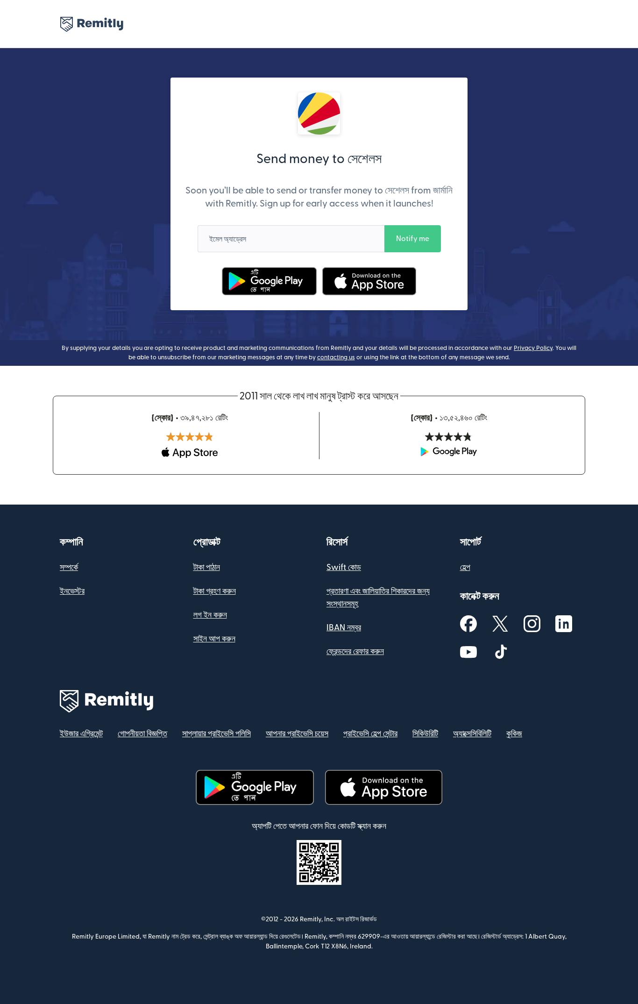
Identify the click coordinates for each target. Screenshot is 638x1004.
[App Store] (369, 281)
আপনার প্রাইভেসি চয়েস (297, 734)
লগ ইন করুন (210, 615)
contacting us (336, 357)
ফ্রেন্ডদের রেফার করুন (355, 651)
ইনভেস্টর (72, 591)
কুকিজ (514, 734)
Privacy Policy (533, 348)
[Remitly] (91, 24)
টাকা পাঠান (206, 567)
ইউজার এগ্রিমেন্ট (81, 734)
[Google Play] (269, 281)
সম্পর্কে (69, 567)
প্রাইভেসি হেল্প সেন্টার (370, 734)
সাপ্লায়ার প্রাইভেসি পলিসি (216, 734)
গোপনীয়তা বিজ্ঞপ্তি (142, 734)
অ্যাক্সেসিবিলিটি (472, 734)
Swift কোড (343, 567)
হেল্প (465, 567)
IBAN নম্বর (343, 628)
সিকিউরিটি (425, 734)
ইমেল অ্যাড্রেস (227, 239)
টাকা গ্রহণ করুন (214, 591)
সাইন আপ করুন (214, 639)
